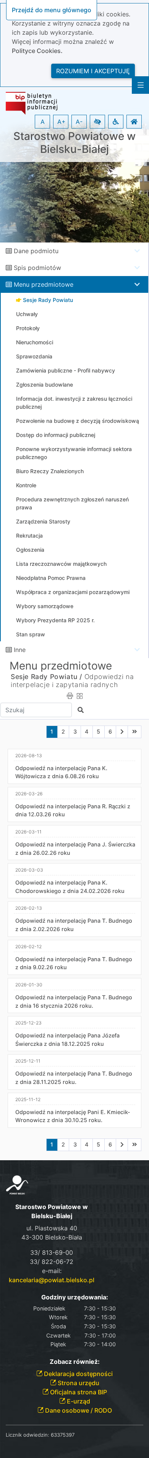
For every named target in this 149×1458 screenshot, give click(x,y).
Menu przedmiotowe (43, 284)
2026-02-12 (28, 946)
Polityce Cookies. (37, 51)
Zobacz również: (75, 1361)
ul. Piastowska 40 (51, 1228)
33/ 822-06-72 (51, 1261)
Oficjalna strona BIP (78, 1392)
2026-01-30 (28, 985)
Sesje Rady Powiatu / (46, 677)
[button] (97, 121)
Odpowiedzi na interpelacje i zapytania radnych (72, 681)
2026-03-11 (28, 832)
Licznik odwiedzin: (27, 1435)
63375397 (62, 1435)
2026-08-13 (28, 755)
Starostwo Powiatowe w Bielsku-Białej (74, 143)
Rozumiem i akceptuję (93, 71)
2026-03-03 (29, 870)
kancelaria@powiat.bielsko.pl (51, 1280)
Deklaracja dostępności (77, 1374)
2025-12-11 (27, 1061)
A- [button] (79, 121)
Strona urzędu (77, 1383)
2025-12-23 (28, 1023)
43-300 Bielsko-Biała (51, 1237)
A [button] (42, 121)
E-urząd (77, 1401)
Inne (20, 650)
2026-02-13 (28, 908)
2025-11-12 (27, 1099)
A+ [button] (61, 121)
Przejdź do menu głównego (51, 10)
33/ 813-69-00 (51, 1252)
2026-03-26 (28, 793)
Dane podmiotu (36, 251)
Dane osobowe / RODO (78, 1410)
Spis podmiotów (37, 267)
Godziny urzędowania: (74, 1297)
